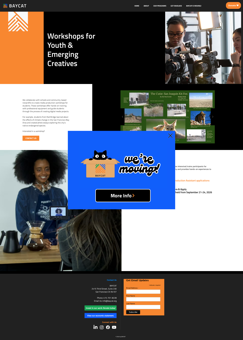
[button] (170, 135)
